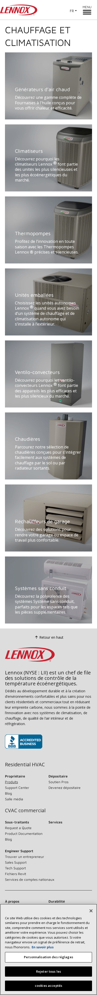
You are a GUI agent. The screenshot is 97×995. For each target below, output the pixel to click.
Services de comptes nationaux (29, 879)
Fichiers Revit (15, 874)
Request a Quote (18, 828)
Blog (8, 793)
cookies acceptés (48, 985)
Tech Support (15, 868)
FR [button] (72, 10)
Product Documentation (24, 833)
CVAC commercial (25, 810)
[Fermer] (91, 910)
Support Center (17, 787)
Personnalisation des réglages (48, 957)
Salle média (14, 799)
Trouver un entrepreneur (24, 856)
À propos (12, 901)
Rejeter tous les (48, 971)
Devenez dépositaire (64, 787)
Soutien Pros (58, 782)
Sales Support (16, 862)
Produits (11, 782)
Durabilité (56, 901)
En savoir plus (42, 947)
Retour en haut (51, 637)
